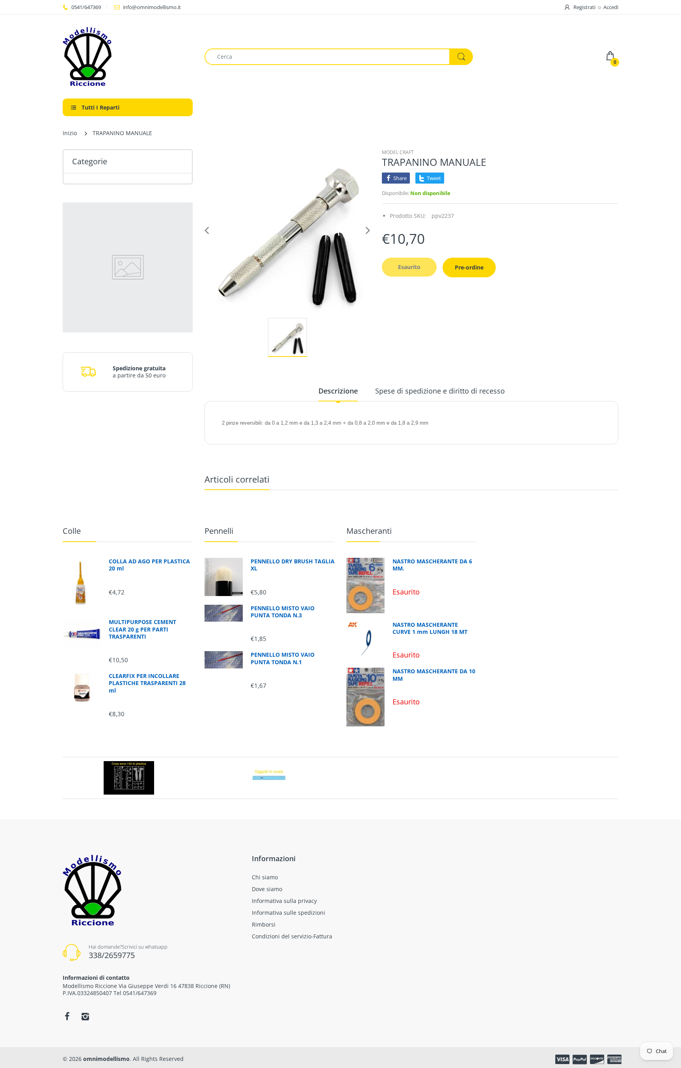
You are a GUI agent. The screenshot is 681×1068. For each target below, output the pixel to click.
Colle (72, 531)
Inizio (70, 133)
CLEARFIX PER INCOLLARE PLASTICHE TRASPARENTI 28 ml (147, 683)
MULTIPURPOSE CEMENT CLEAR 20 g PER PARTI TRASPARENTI (142, 629)
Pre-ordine (469, 267)
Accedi (610, 7)
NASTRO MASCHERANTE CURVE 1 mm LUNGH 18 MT (430, 628)
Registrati (584, 7)
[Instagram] (85, 1016)
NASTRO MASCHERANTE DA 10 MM (434, 675)
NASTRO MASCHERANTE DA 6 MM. (432, 565)
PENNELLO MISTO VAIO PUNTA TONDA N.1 (282, 658)
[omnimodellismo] (128, 56)
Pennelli (219, 531)
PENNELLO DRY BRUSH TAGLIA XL (293, 565)
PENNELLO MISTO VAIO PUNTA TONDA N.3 (282, 612)
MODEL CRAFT (398, 152)
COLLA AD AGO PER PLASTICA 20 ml (149, 565)
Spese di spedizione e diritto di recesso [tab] (440, 391)
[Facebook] (67, 1016)
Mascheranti (369, 531)
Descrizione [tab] (338, 391)
